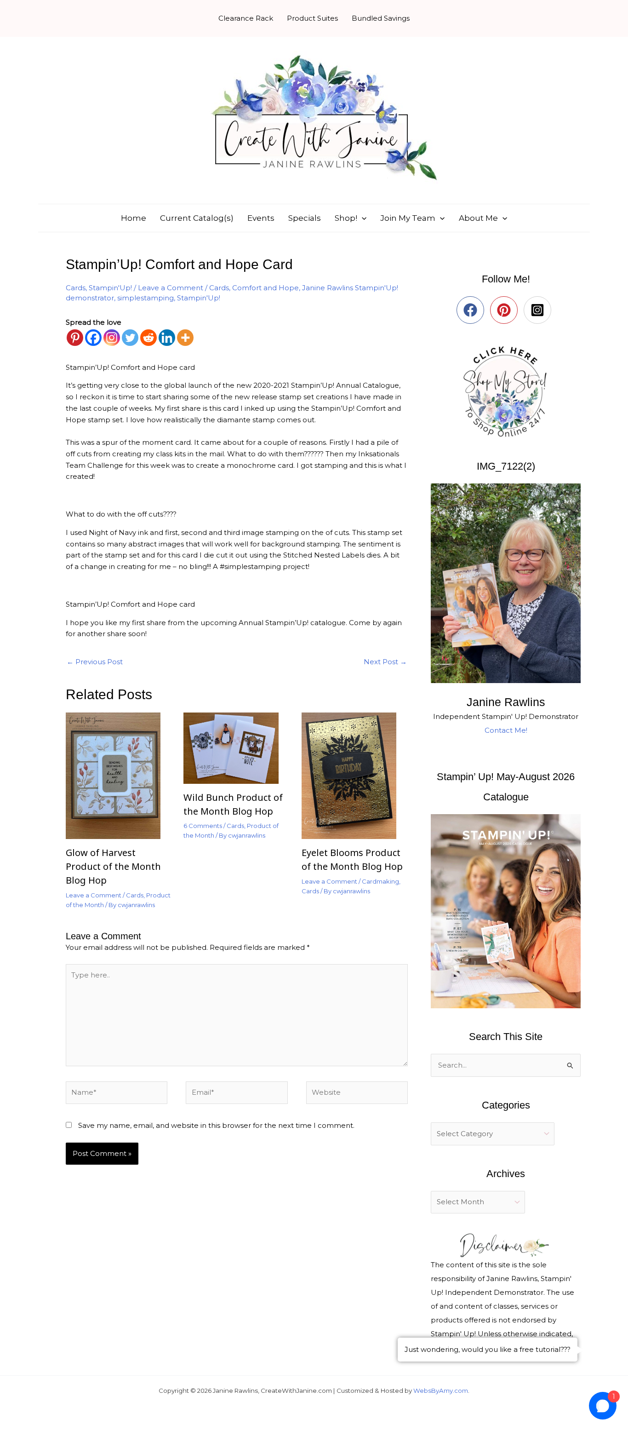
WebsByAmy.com (440, 1390)
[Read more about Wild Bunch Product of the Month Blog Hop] (236, 747)
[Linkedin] (167, 337)
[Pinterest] (75, 337)
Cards (76, 287)
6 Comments (202, 825)
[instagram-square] (539, 310)
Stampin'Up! (110, 287)
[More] (185, 337)
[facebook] (472, 310)
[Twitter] (130, 337)
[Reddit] (148, 337)
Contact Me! (506, 730)
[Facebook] (93, 337)
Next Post (385, 661)
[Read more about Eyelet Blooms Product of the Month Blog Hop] (355, 775)
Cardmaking (380, 881)
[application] (361, 218)
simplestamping (145, 297)
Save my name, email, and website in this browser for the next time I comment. (216, 1125)
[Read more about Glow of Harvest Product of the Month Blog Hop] (119, 775)
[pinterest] (506, 310)
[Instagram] (111, 337)
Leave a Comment (170, 287)
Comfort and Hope (265, 287)
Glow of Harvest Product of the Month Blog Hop (113, 866)
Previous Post (95, 661)
